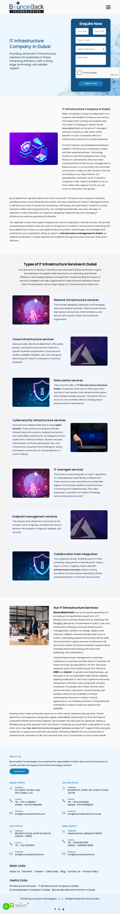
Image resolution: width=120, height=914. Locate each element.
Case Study (52, 871)
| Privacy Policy (92, 898)
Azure (67, 672)
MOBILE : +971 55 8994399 (28, 804)
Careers (38, 871)
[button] (108, 7)
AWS (56, 672)
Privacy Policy (90, 871)
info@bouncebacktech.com (30, 813)
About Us (15, 871)
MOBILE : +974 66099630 (80, 804)
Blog (62, 871)
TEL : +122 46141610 (24, 845)
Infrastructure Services (23, 886)
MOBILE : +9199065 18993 (80, 845)
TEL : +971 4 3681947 (25, 802)
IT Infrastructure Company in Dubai (58, 886)
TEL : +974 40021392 (78, 802)
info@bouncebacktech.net (29, 854)
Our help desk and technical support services (47, 728)
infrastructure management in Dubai (81, 233)
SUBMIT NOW (90, 83)
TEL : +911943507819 (78, 842)
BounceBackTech (71, 128)
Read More (19, 771)
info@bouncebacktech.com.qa (84, 813)
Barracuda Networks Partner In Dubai (73, 889)
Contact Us (73, 871)
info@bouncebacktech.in (81, 854)
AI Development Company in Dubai (30, 889)
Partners (27, 871)
